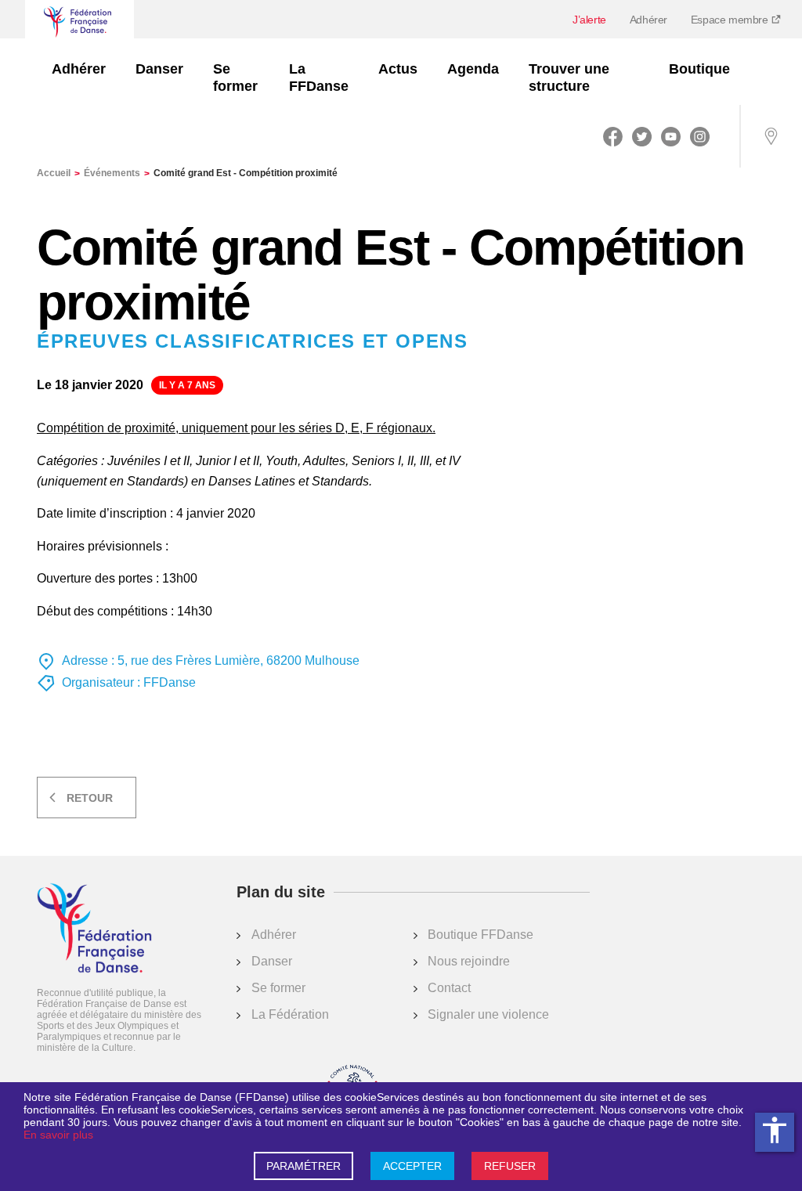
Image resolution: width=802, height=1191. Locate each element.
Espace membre (731, 19)
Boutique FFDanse (480, 934)
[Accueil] (94, 929)
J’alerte (589, 19)
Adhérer (648, 19)
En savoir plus (58, 1134)
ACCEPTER (412, 1166)
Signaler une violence (488, 1014)
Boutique (699, 69)
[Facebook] (613, 136)
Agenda (473, 69)
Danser (159, 69)
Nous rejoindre (469, 961)
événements (117, 173)
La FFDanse (319, 77)
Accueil (58, 173)
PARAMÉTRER (303, 1166)
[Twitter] (642, 136)
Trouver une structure (569, 77)
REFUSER (510, 1166)
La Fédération (290, 1014)
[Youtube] (671, 136)
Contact (449, 987)
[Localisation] (770, 136)
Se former (235, 77)
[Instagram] (700, 136)
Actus (397, 69)
